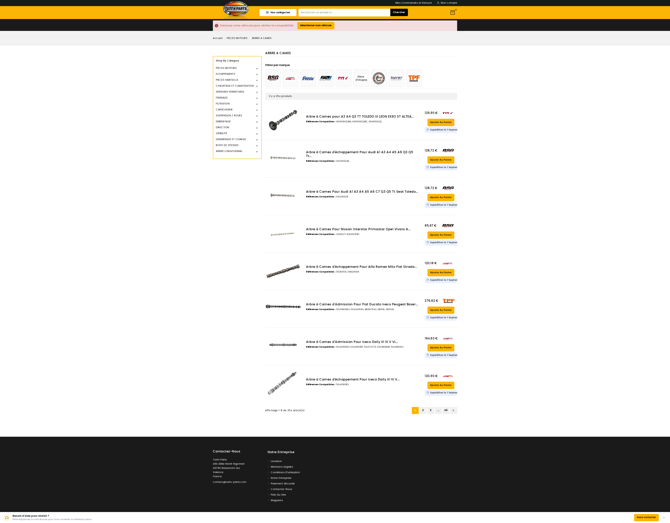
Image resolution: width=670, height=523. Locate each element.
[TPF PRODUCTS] (414, 78)
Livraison (276, 461)
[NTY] (343, 78)
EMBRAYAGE (223, 121)
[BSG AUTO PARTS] (273, 78)
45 (446, 410)
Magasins (277, 500)
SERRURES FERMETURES (230, 92)
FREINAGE (222, 98)
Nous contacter (646, 517)
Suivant (453, 410)
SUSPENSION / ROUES (229, 115)
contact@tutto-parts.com (229, 482)
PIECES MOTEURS (226, 68)
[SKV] (379, 78)
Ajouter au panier (441, 122)
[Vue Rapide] (296, 106)
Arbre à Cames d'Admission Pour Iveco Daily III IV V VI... (352, 342)
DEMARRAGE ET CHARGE (231, 139)
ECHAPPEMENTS (225, 74)
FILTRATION (223, 104)
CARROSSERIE (224, 109)
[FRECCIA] (308, 78)
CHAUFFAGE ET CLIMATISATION (235, 86)
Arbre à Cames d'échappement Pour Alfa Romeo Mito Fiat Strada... (361, 266)
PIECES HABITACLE (227, 80)
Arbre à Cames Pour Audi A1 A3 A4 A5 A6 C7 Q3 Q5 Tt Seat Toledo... (362, 191)
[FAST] (290, 78)
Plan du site (278, 495)
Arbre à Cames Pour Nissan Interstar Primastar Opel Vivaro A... (358, 229)
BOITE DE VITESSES (227, 145)
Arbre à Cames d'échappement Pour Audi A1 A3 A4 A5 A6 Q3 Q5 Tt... (359, 154)
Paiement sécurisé (283, 483)
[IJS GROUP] (326, 78)
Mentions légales (282, 467)
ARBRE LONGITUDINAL (229, 151)
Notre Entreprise (281, 478)
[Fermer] (664, 517)
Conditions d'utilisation (285, 472)
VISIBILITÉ (221, 133)
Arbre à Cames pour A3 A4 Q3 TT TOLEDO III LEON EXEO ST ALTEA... (360, 116)
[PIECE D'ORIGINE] (361, 78)
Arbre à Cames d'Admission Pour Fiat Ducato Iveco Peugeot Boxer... (362, 304)
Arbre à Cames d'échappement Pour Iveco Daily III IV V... (353, 379)
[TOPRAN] (396, 78)
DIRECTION (222, 127)
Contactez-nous (226, 451)
